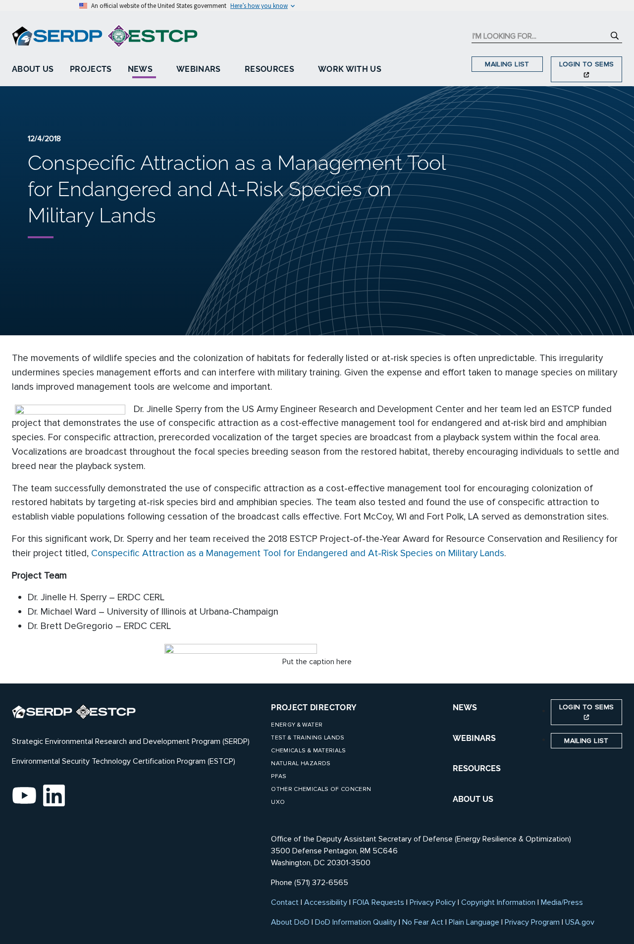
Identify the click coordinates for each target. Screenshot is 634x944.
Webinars (198, 69)
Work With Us (349, 69)
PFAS (278, 776)
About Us (33, 69)
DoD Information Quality (356, 922)
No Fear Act (422, 922)
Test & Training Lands (307, 737)
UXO (278, 802)
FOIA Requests (378, 902)
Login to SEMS (586, 64)
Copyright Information (498, 902)
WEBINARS (474, 738)
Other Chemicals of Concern (321, 789)
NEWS (465, 707)
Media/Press (562, 902)
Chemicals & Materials (308, 750)
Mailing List (507, 64)
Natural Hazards (300, 763)
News (140, 69)
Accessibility (325, 902)
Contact (285, 902)
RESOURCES (477, 768)
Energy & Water (296, 725)
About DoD (290, 922)
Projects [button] (91, 69)
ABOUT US (473, 799)
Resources (269, 69)
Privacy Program (532, 922)
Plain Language (474, 922)
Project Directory (314, 707)
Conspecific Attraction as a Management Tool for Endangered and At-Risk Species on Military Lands (297, 553)
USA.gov (579, 922)
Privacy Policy (433, 902)
